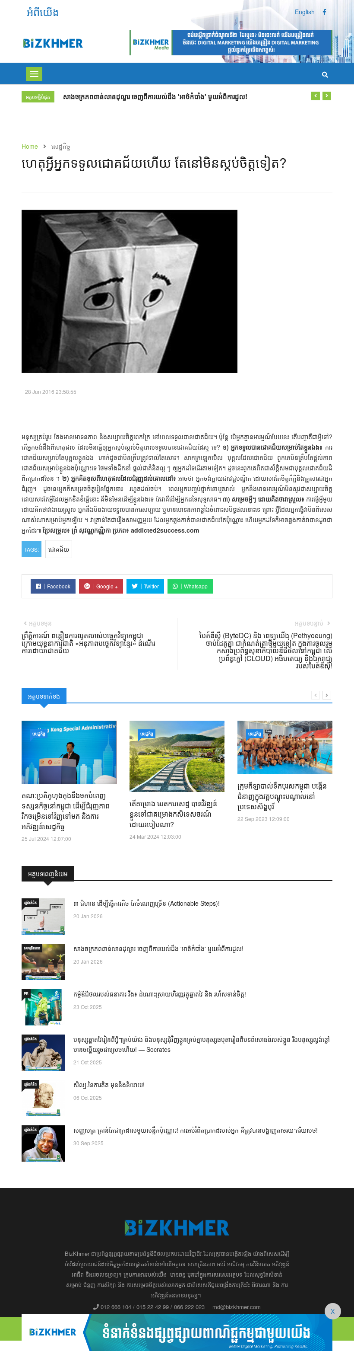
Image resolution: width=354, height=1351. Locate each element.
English (305, 11)
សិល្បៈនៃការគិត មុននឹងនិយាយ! (109, 1084)
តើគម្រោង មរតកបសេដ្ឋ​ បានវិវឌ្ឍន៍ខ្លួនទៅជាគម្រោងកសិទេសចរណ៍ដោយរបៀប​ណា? (173, 813)
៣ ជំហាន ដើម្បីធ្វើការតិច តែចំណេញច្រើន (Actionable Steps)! (146, 903)
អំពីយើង (43, 11)
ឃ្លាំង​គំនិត (30, 902)
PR (26, 993)
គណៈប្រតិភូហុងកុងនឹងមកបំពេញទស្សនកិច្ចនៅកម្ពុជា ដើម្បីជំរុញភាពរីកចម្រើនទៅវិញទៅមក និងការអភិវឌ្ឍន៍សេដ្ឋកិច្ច (66, 810)
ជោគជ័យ (58, 549)
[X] (177, 1331)
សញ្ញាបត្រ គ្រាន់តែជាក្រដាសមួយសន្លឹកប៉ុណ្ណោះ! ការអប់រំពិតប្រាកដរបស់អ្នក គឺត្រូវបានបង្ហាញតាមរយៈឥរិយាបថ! (195, 1130)
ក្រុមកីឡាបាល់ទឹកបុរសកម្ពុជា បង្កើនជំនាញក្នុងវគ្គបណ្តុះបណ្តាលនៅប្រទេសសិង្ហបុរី (282, 796)
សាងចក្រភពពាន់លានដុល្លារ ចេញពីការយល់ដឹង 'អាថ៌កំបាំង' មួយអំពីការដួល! (155, 96)
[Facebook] (324, 11)
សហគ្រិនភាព (32, 947)
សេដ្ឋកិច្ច (38, 734)
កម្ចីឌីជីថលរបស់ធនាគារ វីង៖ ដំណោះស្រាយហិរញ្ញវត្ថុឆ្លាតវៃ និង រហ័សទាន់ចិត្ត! (159, 994)
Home (30, 146)
